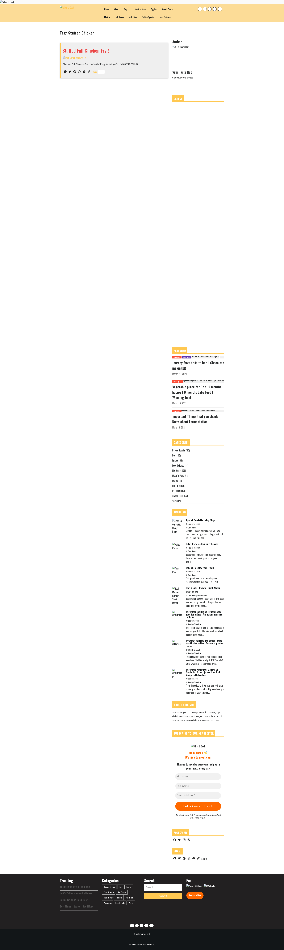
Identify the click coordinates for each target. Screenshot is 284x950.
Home (106, 9)
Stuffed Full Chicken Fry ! (86, 50)
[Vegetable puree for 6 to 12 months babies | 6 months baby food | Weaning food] (198, 381)
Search (163, 895)
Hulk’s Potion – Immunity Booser (202, 544)
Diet (174, 455)
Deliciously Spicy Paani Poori (200, 568)
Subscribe (195, 895)
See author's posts (182, 77)
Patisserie (177, 490)
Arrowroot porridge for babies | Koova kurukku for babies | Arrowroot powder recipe (204, 643)
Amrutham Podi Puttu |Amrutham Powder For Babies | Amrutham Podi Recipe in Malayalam (203, 672)
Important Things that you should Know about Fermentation (195, 419)
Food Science (165, 17)
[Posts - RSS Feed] (194, 886)
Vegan (127, 9)
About (116, 9)
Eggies (154, 9)
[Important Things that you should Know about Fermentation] (198, 410)
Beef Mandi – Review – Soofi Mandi (203, 588)
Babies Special (148, 17)
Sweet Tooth (167, 9)
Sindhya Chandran (194, 624)
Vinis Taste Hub (182, 72)
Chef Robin (192, 527)
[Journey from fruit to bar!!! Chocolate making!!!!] (195, 357)
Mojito (107, 17)
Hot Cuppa (119, 17)
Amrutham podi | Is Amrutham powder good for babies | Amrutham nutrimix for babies (204, 614)
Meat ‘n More (140, 9)
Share (94, 72)
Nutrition (133, 17)
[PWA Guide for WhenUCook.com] (209, 886)
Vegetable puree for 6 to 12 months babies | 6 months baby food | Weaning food (196, 392)
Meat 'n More (178, 475)
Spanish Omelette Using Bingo (201, 520)
